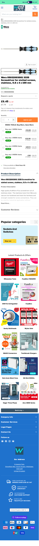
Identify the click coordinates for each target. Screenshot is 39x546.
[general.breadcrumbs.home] (2, 19)
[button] (19, 130)
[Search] (35, 14)
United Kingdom (18, 510)
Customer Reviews (10, 209)
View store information (9, 168)
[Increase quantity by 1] (13, 119)
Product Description (10, 173)
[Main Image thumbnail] (19, 71)
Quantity (4, 115)
